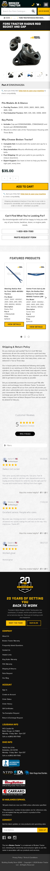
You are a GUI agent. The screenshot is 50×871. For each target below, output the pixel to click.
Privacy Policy (17, 857)
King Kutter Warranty (9, 659)
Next (46, 75)
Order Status (7, 699)
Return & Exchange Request (12, 718)
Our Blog (34, 623)
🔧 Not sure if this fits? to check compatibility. (23, 92)
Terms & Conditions (31, 857)
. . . (14, 18)
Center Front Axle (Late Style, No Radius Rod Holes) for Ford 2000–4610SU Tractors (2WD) (35, 292)
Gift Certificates (7, 708)
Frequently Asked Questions (12, 645)
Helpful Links (7, 655)
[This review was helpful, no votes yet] (41, 492)
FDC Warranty (7, 664)
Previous (3, 75)
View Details (14, 324)
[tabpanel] (14, 294)
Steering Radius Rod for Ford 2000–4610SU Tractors (13, 291)
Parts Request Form (25, 237)
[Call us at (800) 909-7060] (33, 4)
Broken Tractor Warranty (11, 641)
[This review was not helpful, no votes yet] (45, 492)
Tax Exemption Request (10, 713)
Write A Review (25, 434)
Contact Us (6, 650)
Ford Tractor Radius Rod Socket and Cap (32, 18)
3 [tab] (29, 337)
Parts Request (7, 673)
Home (7, 18)
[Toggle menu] (46, 4)
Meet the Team (16, 623)
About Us (5, 636)
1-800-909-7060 (25, 231)
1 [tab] (21, 337)
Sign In (4, 690)
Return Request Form (27, 397)
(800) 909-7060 (15, 736)
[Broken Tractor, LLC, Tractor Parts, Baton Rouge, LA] (11, 764)
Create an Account (9, 694)
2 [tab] (25, 337)
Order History (7, 704)
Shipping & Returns (9, 669)
